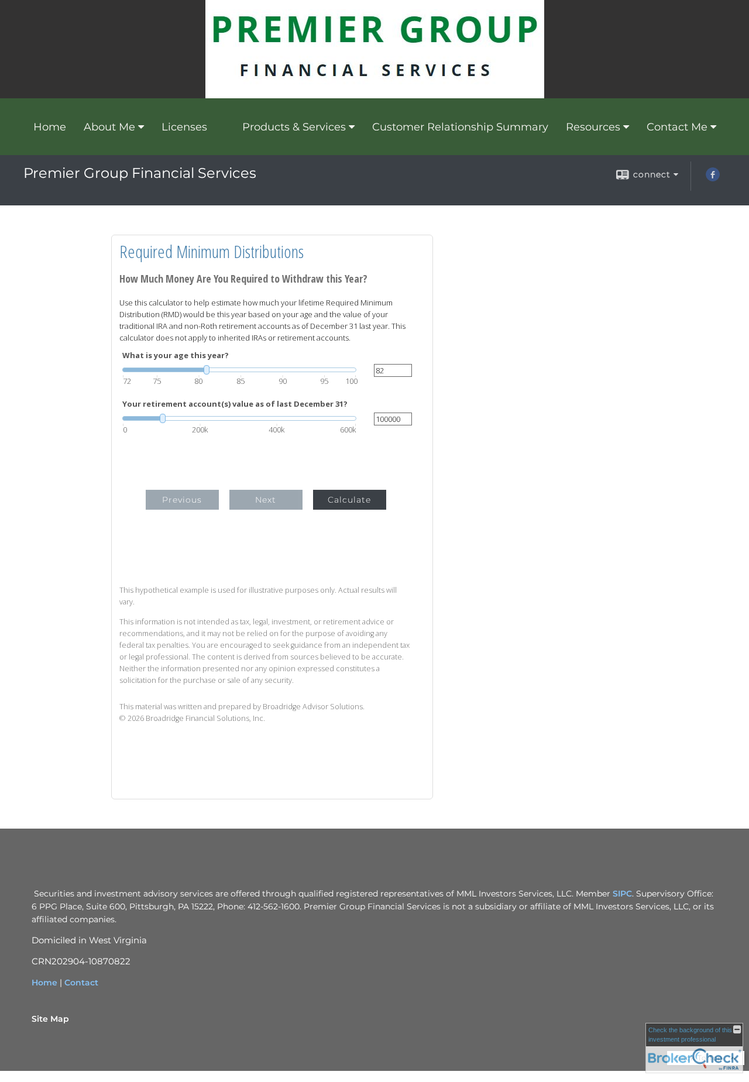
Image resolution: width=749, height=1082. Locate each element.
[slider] (239, 369)
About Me (109, 127)
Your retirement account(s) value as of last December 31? (235, 404)
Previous (182, 499)
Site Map (50, 1019)
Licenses (184, 127)
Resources (593, 127)
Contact (81, 982)
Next (265, 499)
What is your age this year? (175, 355)
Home (49, 127)
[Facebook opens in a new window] (713, 178)
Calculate (349, 499)
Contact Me (677, 127)
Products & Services (294, 127)
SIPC (622, 893)
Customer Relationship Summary (460, 127)
